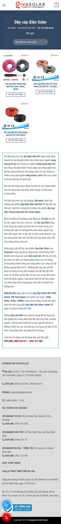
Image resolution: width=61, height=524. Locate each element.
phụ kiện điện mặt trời (31, 204)
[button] (4, 5)
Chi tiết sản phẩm (15, 94)
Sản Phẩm (11, 28)
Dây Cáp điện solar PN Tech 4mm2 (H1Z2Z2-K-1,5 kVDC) (45, 85)
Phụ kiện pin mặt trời (26, 28)
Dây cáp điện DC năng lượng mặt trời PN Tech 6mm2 (15, 133)
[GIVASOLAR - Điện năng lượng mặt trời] (30, 5)
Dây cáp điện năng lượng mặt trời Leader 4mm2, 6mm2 (15, 86)
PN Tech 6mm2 (18, 297)
